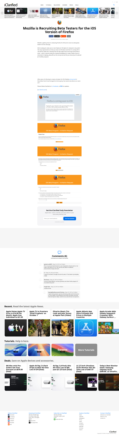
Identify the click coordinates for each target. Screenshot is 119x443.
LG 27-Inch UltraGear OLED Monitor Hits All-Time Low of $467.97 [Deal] (86, 368)
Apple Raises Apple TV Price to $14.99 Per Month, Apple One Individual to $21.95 (9, 16)
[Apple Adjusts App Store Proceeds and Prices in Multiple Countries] (92, 13)
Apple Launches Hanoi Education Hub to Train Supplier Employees (104, 16)
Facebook (55, 86)
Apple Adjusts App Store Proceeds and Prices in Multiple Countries (92, 16)
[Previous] (2, 13)
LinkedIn (12, 420)
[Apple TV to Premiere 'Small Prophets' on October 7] (57, 13)
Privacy (114, 433)
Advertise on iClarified (105, 415)
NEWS (42, 5)
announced (72, 79)
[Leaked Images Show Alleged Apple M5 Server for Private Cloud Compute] (80, 13)
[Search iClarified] (114, 4)
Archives (81, 428)
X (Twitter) (12, 416)
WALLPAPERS (57, 5)
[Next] (116, 13)
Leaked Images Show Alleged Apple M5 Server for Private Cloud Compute (80, 16)
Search (80, 429)
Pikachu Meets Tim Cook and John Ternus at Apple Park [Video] (69, 16)
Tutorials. (9, 341)
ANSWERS (64, 5)
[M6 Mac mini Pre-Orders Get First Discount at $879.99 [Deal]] (21, 13)
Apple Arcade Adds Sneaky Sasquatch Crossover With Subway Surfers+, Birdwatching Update (109, 315)
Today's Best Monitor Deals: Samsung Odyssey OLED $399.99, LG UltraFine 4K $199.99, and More (109, 369)
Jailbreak (81, 426)
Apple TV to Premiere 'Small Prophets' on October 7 (56, 16)
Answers (81, 423)
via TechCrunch (42, 89)
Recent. (8, 306)
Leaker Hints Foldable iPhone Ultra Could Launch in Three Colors (33, 16)
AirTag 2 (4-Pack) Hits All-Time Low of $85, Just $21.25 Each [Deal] (62, 367)
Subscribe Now (59, 419)
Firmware (81, 424)
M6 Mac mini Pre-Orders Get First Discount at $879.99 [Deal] (21, 16)
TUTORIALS (48, 5)
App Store (33, 420)
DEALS (76, 5)
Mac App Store (34, 422)
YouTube (12, 422)
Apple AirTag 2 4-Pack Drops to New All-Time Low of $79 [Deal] (39, 367)
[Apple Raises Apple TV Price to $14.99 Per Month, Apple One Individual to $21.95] (9, 13)
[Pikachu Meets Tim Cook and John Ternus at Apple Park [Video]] (69, 13)
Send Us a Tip (103, 416)
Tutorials (81, 416)
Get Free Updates (69, 218)
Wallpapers (81, 418)
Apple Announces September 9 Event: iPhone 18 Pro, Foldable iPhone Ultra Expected (45, 16)
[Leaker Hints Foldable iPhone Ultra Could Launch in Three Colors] (33, 13)
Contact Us (102, 418)
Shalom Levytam (65, 39)
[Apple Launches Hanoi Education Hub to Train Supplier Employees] (104, 13)
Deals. (7, 360)
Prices (80, 419)
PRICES (71, 5)
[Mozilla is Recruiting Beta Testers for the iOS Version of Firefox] (59, 107)
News (80, 415)
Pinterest (12, 418)
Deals (80, 421)
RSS (11, 424)
